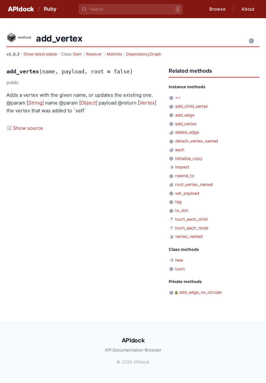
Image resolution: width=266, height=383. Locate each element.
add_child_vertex (191, 106)
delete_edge (187, 132)
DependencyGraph (143, 54)
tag (178, 201)
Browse (217, 9)
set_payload (187, 193)
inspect (182, 167)
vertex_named (189, 236)
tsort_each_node (191, 228)
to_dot (181, 210)
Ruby (50, 9)
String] (36, 103)
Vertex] (147, 103)
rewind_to (184, 175)
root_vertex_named (194, 184)
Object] (89, 103)
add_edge (184, 115)
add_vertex (186, 123)
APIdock (21, 9)
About (247, 9)
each (180, 149)
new (179, 260)
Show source (28, 128)
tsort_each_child (191, 219)
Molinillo (114, 54)
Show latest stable (40, 54)
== (177, 97)
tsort (180, 268)
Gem (77, 54)
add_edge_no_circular (200, 292)
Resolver (94, 54)
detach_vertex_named (196, 141)
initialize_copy (188, 158)
